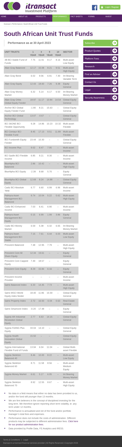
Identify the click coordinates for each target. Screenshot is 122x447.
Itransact (7, 24)
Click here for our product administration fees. (43, 423)
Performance (17, 24)
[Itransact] (29, 7)
